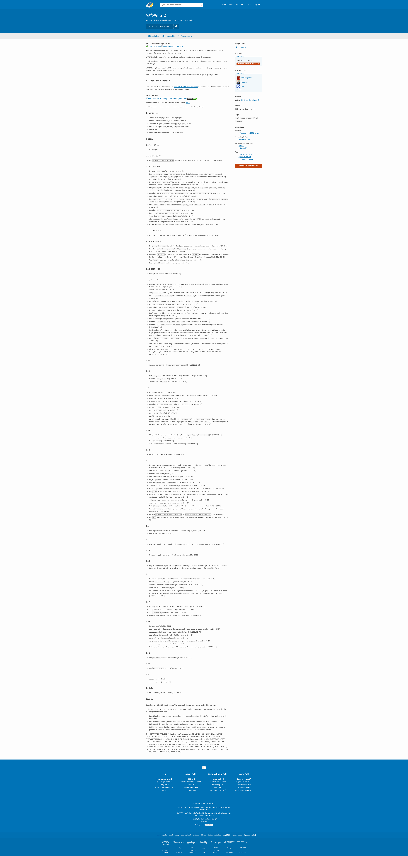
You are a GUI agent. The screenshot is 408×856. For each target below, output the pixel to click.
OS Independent (244, 139)
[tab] (153, 36)
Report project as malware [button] (248, 166)
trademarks (223, 813)
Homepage (242, 47)
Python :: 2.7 (243, 148)
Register (257, 4)
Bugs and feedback (217, 779)
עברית (240, 835)
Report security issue (243, 782)
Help (224, 4)
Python (241, 146)
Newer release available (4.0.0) (248, 64)
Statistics (191, 784)
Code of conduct (243, 784)
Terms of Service (243, 779)
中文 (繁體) (226, 835)
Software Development (247, 159)
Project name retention (163, 787)
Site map (204, 821)
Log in (249, 4)
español (165, 835)
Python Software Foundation (203, 815)
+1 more (239, 90)
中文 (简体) (218, 835)
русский (234, 835)
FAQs (164, 790)
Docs (231, 4)
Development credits (216, 790)
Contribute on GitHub (216, 782)
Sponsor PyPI (217, 787)
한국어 (254, 835)
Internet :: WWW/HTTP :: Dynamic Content (247, 155)
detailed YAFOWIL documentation (186, 87)
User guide (163, 784)
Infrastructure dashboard (190, 782)
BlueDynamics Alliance (249, 100)
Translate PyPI (216, 784)
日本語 (177, 835)
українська (196, 835)
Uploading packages (163, 782)
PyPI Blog (190, 779)
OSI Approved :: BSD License (249, 133)
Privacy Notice (243, 787)
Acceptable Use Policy (243, 790)
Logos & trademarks (191, 787)
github (188, 103)
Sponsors (239, 4)
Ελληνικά (203, 835)
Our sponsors (191, 790)
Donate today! (204, 809)
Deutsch (210, 835)
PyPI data (239, 57)
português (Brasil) (186, 835)
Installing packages (163, 779)
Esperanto (247, 835)
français (171, 835)
